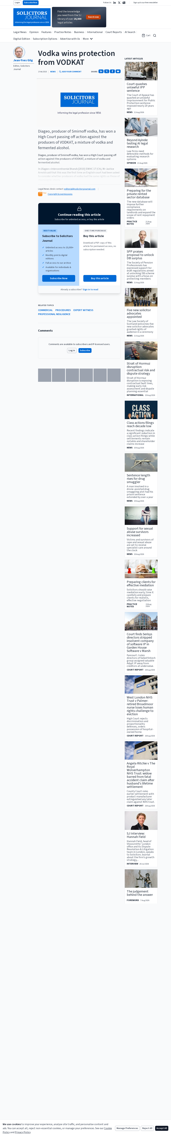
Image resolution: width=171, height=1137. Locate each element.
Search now (93, 17)
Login (17, 2)
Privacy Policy (23, 1132)
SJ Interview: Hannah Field (136, 835)
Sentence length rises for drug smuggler (138, 478)
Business (79, 32)
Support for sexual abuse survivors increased (140, 532)
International (95, 32)
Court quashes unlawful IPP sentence (137, 87)
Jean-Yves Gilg (23, 60)
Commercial (45, 310)
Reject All (147, 1128)
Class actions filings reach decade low (140, 424)
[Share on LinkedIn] (101, 71)
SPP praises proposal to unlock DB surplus (140, 255)
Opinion (34, 32)
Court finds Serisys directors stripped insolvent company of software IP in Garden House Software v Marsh (140, 642)
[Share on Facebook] (112, 71)
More (86, 39)
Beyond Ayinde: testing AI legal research (137, 143)
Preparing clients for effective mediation (141, 584)
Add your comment (71, 71)
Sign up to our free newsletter (145, 2)
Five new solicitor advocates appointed (139, 313)
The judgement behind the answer (140, 893)
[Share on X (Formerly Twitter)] (106, 71)
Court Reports (114, 32)
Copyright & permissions (60, 194)
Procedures (63, 310)
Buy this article (100, 278)
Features (46, 32)
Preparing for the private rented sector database (139, 194)
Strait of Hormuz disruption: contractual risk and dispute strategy (141, 368)
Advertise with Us (70, 39)
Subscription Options (45, 39)
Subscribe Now (30, 2)
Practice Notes (62, 32)
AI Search (130, 32)
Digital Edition (21, 39)
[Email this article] (118, 71)
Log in (72, 350)
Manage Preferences (127, 1128)
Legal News (20, 32)
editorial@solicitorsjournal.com (79, 189)
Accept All (161, 1128)
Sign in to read (90, 289)
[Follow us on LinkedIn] (114, 2)
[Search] (155, 35)
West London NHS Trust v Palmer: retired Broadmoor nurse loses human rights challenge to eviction (140, 706)
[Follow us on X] (119, 2)
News (53, 71)
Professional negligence (54, 314)
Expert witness (83, 310)
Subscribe (85, 350)
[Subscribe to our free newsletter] (124, 2)
